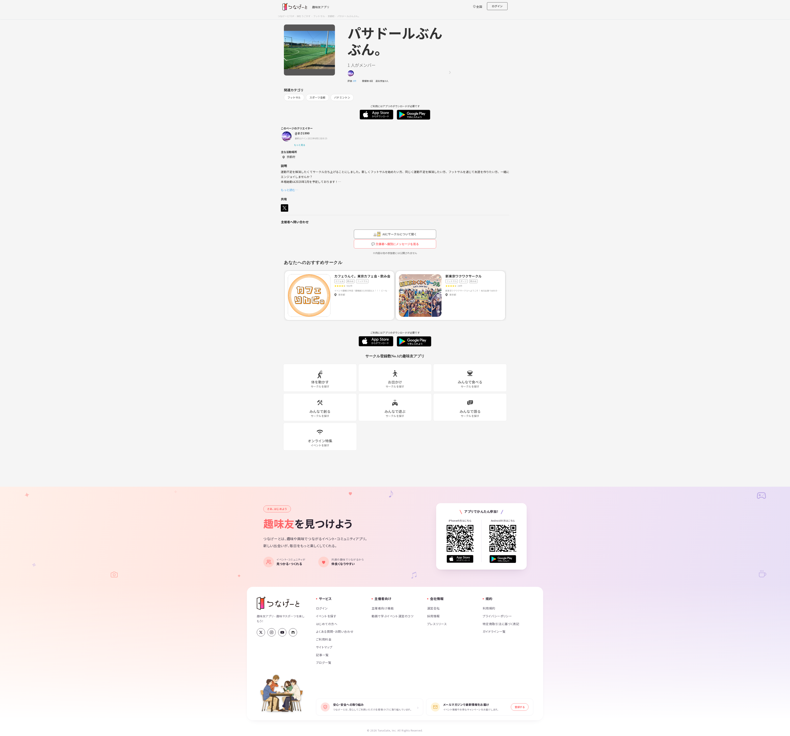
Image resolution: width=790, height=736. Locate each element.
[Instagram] (271, 632)
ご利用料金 (323, 639)
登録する (520, 707)
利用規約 (489, 608)
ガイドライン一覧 (494, 631)
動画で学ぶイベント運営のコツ (393, 616)
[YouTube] (282, 632)
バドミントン (342, 97)
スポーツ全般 (317, 97)
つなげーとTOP (286, 16)
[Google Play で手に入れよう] (502, 559)
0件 (356, 80)
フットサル (319, 16)
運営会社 (433, 608)
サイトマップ (324, 647)
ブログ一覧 (323, 662)
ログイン (497, 6)
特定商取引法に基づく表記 (501, 624)
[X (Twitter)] (261, 632)
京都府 (331, 16)
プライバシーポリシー (497, 616)
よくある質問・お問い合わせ (334, 631)
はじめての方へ (326, 624)
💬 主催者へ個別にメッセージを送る (395, 244)
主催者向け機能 (383, 608)
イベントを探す (326, 616)
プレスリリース (437, 624)
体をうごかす (303, 16)
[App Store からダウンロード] (460, 559)
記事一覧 (322, 655)
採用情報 (433, 616)
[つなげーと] (278, 603)
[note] (293, 632)
